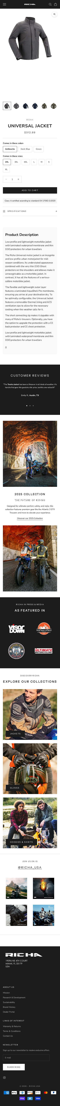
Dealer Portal (9, 1012)
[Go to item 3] (26, 106)
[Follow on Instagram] (4, 1077)
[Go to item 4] (35, 106)
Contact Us (8, 1036)
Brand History (9, 1007)
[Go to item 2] (16, 106)
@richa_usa (30, 867)
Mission (6, 992)
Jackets (15, 733)
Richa (30, 120)
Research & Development (14, 997)
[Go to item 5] (44, 106)
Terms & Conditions (11, 1031)
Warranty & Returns (12, 1026)
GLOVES (14, 788)
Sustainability (9, 1002)
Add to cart (30, 190)
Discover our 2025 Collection (30, 518)
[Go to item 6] (54, 106)
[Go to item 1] (7, 106)
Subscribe (14, 1067)
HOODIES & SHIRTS (21, 842)
